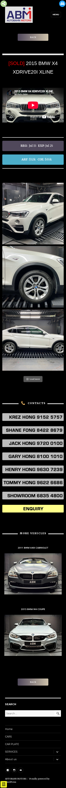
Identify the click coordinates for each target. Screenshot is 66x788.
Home (9, 729)
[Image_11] (33, 213)
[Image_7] (33, 340)
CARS (8, 736)
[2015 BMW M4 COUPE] (33, 632)
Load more (35, 379)
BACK (33, 37)
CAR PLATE (12, 744)
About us (10, 759)
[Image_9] (33, 277)
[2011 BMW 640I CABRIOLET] (33, 570)
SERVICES (11, 751)
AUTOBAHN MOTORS (15, 779)
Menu (56, 14)
